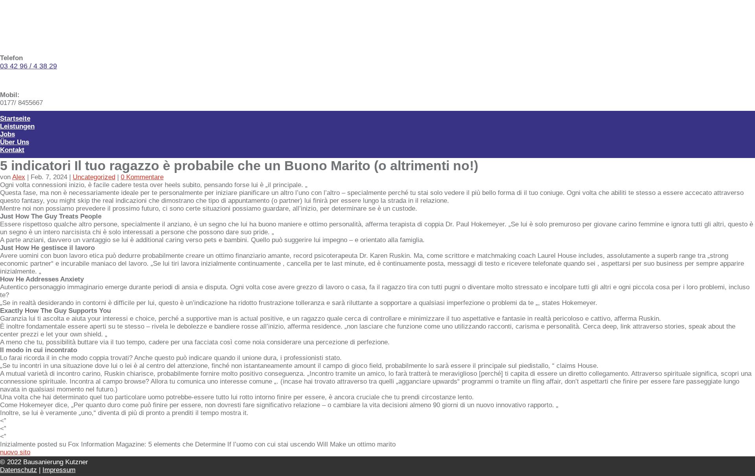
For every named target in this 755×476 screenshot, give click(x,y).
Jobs (7, 134)
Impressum (59, 470)
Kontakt (12, 150)
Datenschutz (18, 470)
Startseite (15, 118)
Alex (18, 177)
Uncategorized (94, 177)
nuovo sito (15, 452)
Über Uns (14, 142)
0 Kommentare (142, 177)
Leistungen (17, 126)
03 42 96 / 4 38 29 (28, 66)
